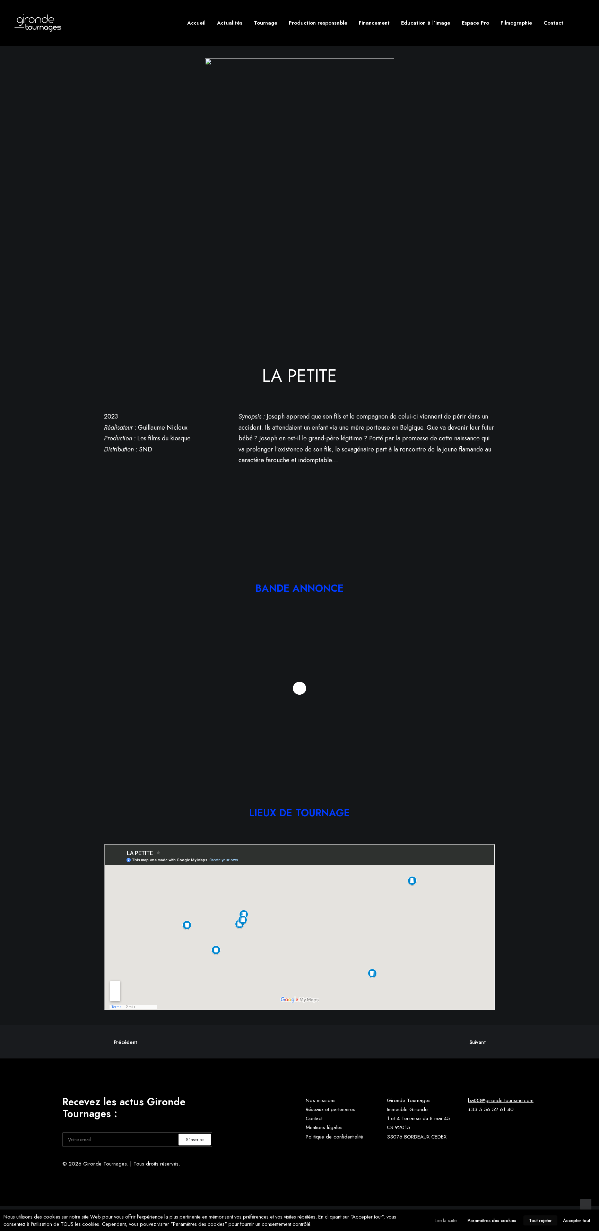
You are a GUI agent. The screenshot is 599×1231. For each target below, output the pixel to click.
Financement (374, 23)
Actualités (229, 23)
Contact (553, 23)
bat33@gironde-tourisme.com (500, 1100)
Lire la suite (446, 1220)
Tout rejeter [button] (540, 1220)
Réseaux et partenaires (330, 1109)
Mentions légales (324, 1127)
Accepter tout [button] (576, 1220)
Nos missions (321, 1100)
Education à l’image (425, 23)
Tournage (265, 23)
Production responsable (318, 23)
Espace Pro (475, 23)
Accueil (196, 23)
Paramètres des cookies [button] (492, 1220)
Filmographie (516, 23)
